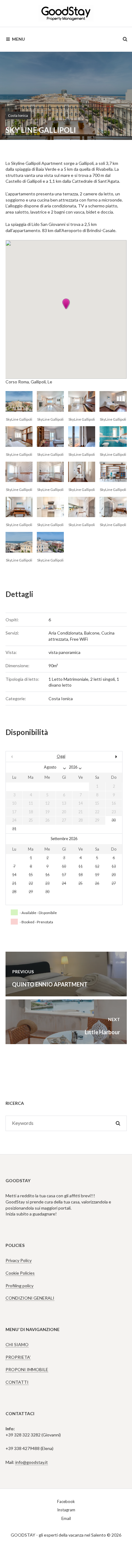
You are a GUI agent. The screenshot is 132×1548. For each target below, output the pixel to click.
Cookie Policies (20, 1273)
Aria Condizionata (65, 632)
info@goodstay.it (31, 1462)
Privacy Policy (19, 1260)
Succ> (104, 756)
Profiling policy (19, 1285)
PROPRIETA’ (18, 1357)
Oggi (61, 756)
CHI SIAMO (17, 1344)
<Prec (23, 756)
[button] (66, 304)
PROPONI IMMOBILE (27, 1369)
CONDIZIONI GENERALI (30, 1298)
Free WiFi (79, 639)
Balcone (91, 632)
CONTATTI (17, 1382)
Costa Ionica (18, 115)
